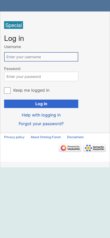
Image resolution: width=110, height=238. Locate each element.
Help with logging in (41, 114)
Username (12, 46)
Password (12, 68)
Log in (41, 103)
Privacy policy (14, 137)
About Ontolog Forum (46, 137)
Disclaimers (75, 137)
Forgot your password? (41, 123)
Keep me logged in (31, 90)
